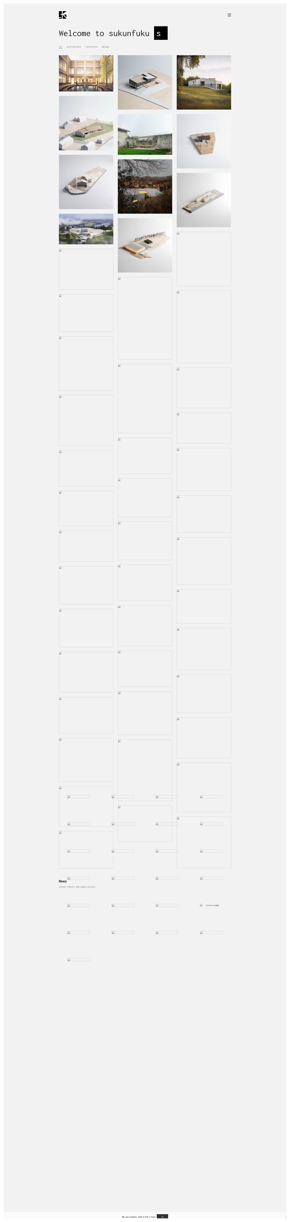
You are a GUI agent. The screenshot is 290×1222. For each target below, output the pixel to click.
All (61, 46)
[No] (286, 1217)
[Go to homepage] (62, 15)
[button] (229, 15)
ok (162, 1217)
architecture (74, 46)
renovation (91, 46)
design (105, 46)
